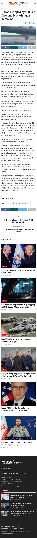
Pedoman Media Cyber (7, 526)
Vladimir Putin (26, 203)
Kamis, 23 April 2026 (7, 413)
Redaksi (14, 528)
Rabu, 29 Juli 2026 (6, 275)
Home (3, 8)
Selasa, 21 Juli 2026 (7, 309)
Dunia (7, 8)
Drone (7, 203)
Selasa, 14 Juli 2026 (7, 378)
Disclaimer (20, 526)
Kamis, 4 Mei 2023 (6, 23)
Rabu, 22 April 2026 (7, 447)
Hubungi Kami (5, 528)
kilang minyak (16, 203)
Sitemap (22, 528)
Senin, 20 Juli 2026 (7, 344)
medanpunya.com (15, 531)
